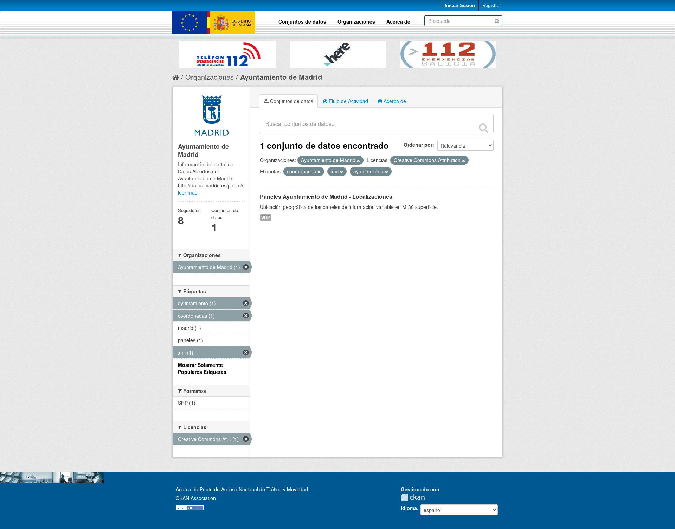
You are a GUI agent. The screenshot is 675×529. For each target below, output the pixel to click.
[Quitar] (358, 160)
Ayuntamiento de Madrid (281, 77)
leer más (187, 192)
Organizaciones (356, 21)
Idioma (409, 507)
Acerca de (398, 21)
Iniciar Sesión (460, 5)
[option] (227, 52)
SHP (265, 217)
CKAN (414, 497)
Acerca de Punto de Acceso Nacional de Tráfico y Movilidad (242, 489)
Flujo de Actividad (347, 100)
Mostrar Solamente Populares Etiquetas (202, 368)
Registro (490, 5)
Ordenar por (418, 144)
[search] (483, 127)
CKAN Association (196, 498)
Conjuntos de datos (302, 21)
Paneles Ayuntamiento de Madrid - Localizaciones (326, 196)
